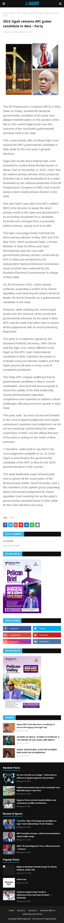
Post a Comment (11, 545)
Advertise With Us (47, 910)
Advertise (21, 879)
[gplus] (17, 635)
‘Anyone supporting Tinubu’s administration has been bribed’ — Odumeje (34, 895)
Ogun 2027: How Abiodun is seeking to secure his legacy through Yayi (36, 726)
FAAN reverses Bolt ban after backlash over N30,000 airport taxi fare (38, 789)
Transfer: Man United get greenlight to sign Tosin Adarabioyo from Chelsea (37, 822)
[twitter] (47, 628)
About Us (21, 910)
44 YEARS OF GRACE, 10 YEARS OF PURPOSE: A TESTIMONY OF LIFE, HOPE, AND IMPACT (38, 738)
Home (5, 13)
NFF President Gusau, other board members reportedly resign (38, 835)
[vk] (47, 641)
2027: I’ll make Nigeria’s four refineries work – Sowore (38, 847)
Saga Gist (9, 32)
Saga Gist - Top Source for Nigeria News (39, 919)
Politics (13, 13)
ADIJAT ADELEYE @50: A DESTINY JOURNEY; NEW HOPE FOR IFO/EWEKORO (37, 751)
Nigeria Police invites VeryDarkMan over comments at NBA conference (36, 801)
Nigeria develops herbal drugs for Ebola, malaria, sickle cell (37, 868)
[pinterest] (47, 635)
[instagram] (17, 641)
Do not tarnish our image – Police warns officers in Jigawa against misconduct (37, 776)
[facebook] (17, 628)
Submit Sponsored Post (32, 914)
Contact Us (32, 910)
